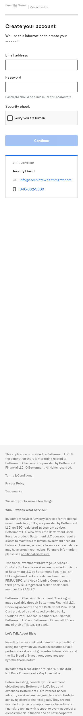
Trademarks (13, 491)
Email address (16, 55)
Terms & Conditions (18, 475)
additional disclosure (35, 554)
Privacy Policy (14, 483)
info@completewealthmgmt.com (45, 180)
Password (13, 77)
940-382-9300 (32, 189)
